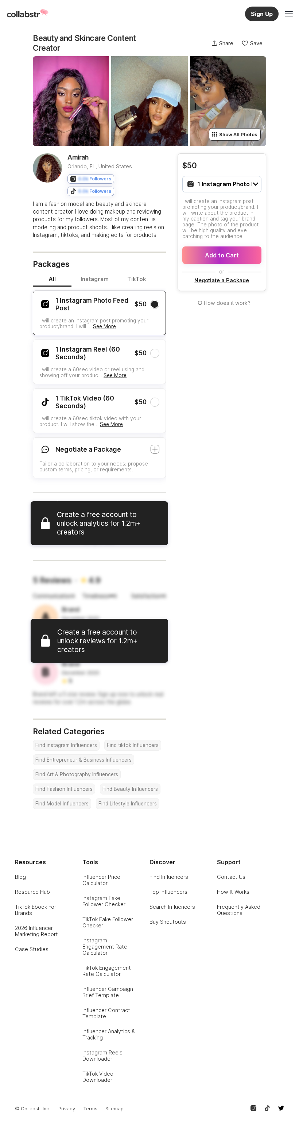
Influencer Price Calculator (101, 880)
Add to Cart (222, 255)
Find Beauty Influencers (130, 789)
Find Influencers (169, 877)
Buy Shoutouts (168, 922)
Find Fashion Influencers (64, 789)
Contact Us (231, 877)
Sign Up (262, 14)
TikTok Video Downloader (97, 1077)
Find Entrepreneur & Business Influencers (83, 760)
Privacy (66, 1108)
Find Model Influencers (62, 804)
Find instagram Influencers (66, 745)
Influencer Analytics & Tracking (108, 1034)
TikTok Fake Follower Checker (107, 922)
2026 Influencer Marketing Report (36, 931)
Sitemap (114, 1108)
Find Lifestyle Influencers (127, 804)
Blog (20, 877)
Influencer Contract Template (106, 1013)
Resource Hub (32, 892)
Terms (90, 1108)
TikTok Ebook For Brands (35, 910)
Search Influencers (172, 907)
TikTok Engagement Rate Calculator (106, 971)
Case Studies (31, 949)
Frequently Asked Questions (238, 910)
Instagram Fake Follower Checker (103, 901)
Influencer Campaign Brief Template (107, 992)
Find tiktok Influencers (133, 745)
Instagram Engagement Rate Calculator (104, 946)
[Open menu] (288, 13)
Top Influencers (168, 892)
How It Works (233, 892)
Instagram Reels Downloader (102, 1055)
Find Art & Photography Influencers (76, 774)
